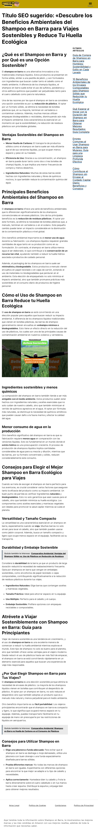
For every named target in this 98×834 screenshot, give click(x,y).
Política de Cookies (37, 805)
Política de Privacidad (84, 805)
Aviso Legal (14, 805)
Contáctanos (60, 805)
